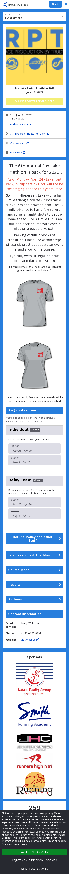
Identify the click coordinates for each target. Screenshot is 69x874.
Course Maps (18, 570)
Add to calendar (20, 124)
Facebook (16, 152)
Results (14, 584)
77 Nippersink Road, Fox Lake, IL (29, 133)
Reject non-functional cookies (34, 860)
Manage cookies (36, 869)
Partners (15, 599)
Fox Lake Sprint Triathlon (29, 555)
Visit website (28, 639)
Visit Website (18, 143)
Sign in (55, 4)
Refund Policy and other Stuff (32, 538)
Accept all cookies (34, 852)
